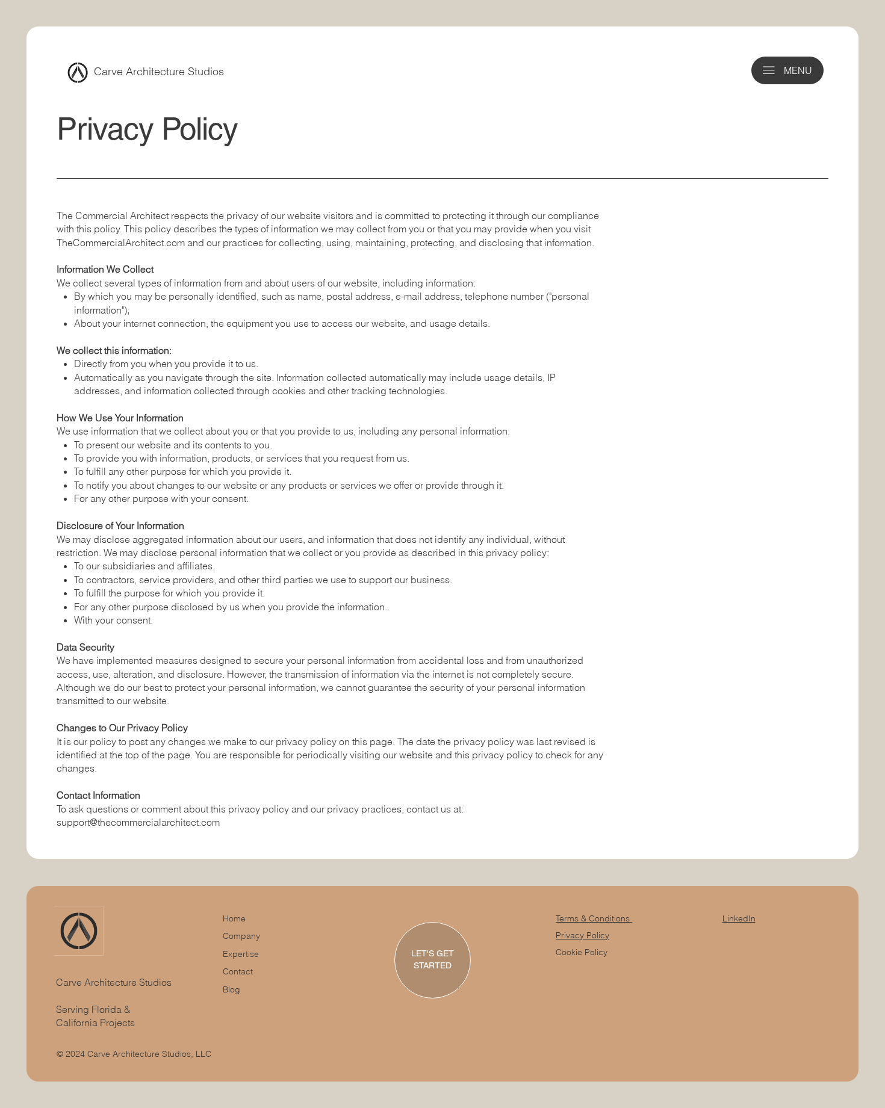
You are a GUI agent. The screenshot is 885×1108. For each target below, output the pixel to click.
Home (234, 918)
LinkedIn (739, 918)
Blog (231, 989)
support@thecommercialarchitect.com (138, 822)
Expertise (241, 954)
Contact (238, 971)
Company (241, 935)
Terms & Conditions (594, 918)
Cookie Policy (581, 952)
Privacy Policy (582, 935)
